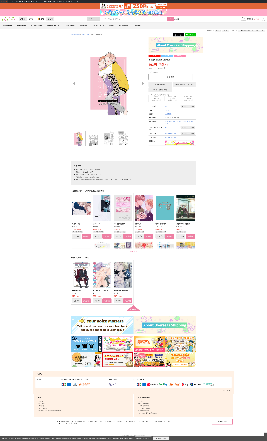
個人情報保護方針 (131, 421)
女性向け (51, 19)
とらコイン (39, 1)
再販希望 (170, 77)
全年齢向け (23, 19)
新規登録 (250, 19)
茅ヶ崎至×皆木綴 (181, 232)
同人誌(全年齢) (7, 25)
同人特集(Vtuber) (36, 25)
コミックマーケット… (258, 31)
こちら (90, 169)
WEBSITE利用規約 (64, 421)
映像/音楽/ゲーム (124, 25)
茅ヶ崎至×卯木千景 (161, 232)
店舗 (16, 1)
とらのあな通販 (75, 34)
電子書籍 (137, 25)
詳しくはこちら (228, 390)
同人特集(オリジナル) (54, 25)
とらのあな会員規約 (79, 421)
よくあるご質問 (57, 1)
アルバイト (76, 1)
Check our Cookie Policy (143, 438)
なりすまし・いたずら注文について (69, 423)
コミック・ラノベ (98, 25)
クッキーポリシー (145, 421)
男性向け (42, 19)
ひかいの (218, 31)
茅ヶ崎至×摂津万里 (77, 232)
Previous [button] (74, 83)
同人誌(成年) (21, 25)
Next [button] (143, 83)
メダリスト (225, 31)
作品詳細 (86, 236)
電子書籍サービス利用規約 (114, 421)
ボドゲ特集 (84, 25)
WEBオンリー (47, 1)
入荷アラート (189, 106)
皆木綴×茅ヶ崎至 (139, 232)
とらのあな (4, 1)
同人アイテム (70, 25)
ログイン (257, 19)
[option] (108, 83)
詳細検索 (176, 19)
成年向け (31, 19)
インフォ (11, 1)
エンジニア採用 (67, 1)
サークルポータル (29, 1)
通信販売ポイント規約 (95, 421)
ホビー (111, 25)
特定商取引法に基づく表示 (162, 421)
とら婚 (21, 1)
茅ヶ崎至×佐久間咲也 (119, 232)
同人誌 (83, 34)
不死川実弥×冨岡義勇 (244, 31)
